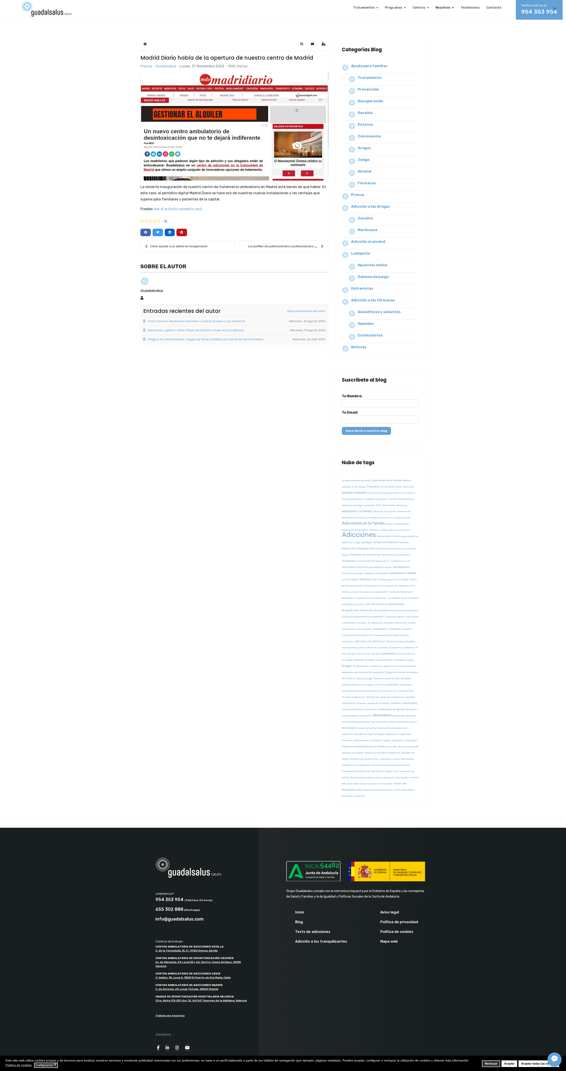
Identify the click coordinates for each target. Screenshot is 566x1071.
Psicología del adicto (358, 722)
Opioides (366, 323)
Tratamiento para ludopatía (400, 641)
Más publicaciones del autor (306, 311)
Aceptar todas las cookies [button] (538, 1063)
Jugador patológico (392, 740)
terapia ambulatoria (385, 542)
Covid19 (393, 499)
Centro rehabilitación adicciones (359, 709)
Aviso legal (389, 912)
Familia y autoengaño (404, 703)
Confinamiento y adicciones (368, 666)
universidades (364, 629)
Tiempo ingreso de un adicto (393, 579)
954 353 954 (539, 9)
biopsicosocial (402, 517)
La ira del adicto (350, 579)
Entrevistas (362, 288)
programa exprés (395, 616)
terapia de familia (367, 728)
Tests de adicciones (312, 932)
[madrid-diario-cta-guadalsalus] (234, 126)
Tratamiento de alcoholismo (378, 790)
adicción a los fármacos (369, 641)
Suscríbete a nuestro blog (366, 430)
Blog (299, 922)
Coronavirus (363, 653)
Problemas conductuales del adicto (392, 678)
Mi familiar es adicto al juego (357, 678)
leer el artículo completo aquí (178, 209)
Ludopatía (360, 253)
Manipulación (384, 536)
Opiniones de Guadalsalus (396, 555)
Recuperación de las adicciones (381, 585)
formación (347, 740)
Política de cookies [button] (19, 1065)
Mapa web (389, 942)
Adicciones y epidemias (398, 734)
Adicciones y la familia (357, 511)
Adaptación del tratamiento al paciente (363, 672)
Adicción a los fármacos (373, 300)
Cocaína (365, 218)
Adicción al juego (364, 659)
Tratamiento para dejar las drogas (374, 567)
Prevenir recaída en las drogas (373, 703)
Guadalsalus (166, 66)
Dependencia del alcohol (355, 530)
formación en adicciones (369, 623)
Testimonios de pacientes (364, 759)
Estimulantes (370, 335)
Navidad (375, 653)
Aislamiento (364, 561)
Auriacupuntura (380, 561)
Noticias (358, 347)
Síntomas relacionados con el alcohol (389, 530)
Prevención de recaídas (374, 610)
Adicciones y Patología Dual (358, 548)
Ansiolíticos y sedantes (379, 312)
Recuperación (370, 101)
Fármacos (367, 183)
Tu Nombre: (352, 396)
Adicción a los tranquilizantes (321, 942)
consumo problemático (386, 684)
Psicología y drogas (403, 660)
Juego (363, 160)
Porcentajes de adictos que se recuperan (372, 777)
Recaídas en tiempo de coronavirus (375, 517)
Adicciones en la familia (363, 523)
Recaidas (404, 542)
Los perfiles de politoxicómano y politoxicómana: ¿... (283, 246)
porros (413, 722)
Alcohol (364, 171)
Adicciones (359, 535)
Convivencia (369, 136)
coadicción (369, 505)
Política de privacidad (399, 922)
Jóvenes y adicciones (353, 697)
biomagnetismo (383, 660)
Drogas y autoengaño (397, 524)
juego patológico (363, 542)
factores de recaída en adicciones (383, 752)
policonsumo (390, 691)
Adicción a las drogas (370, 206)
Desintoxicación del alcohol (403, 610)
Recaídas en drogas (381, 771)
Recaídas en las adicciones (356, 765)
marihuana (408, 486)
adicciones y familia (403, 573)
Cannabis (391, 746)
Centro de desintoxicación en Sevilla (364, 746)
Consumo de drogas (352, 573)
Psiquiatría (373, 486)
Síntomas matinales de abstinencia (391, 765)
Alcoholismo (382, 715)
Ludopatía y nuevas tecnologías (396, 759)
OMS (367, 604)
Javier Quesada (409, 598)
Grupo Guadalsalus (352, 499)
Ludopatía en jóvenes (376, 499)
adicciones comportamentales (400, 666)
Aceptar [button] (509, 1063)
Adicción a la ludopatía (376, 573)
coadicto (410, 697)
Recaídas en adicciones (365, 554)
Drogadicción (350, 610)
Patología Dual (368, 579)
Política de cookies (396, 932)
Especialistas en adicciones (371, 598)
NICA (378, 505)
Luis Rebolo (393, 598)
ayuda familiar (406, 691)
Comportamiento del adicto (356, 480)
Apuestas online (372, 265)
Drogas (364, 148)
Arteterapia (398, 715)
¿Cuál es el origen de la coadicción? (369, 592)
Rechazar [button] (491, 1063)
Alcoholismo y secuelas (386, 629)
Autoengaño (349, 728)
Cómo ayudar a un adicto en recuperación (179, 246)
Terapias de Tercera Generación (401, 672)
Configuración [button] (46, 1065)
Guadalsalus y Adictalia (402, 647)
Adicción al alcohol (368, 242)
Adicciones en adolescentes (387, 604)
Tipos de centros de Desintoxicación (389, 722)
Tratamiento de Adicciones (356, 771)
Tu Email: (350, 413)
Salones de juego (373, 277)
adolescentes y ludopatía (367, 740)
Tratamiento (369, 78)
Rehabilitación (401, 567)
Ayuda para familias (369, 66)
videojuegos (410, 740)
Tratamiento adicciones (394, 505)
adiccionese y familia (353, 604)
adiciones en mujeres (384, 511)
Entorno (365, 124)
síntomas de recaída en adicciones (386, 493)
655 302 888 (169, 909)
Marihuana (367, 230)
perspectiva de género (391, 709)
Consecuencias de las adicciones (360, 647)
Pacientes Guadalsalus (388, 548)
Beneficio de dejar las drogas (369, 734)
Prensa (146, 66)
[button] (301, 44)
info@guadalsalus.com (179, 919)
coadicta (383, 647)
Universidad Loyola (391, 486)
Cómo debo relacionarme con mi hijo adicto (370, 783)
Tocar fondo (401, 777)
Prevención (368, 89)
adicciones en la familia (387, 480)
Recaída (365, 113)
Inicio (299, 912)
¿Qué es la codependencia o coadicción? (363, 616)
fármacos (389, 623)
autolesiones (349, 703)
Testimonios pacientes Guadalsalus (385, 697)
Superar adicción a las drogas (357, 684)
